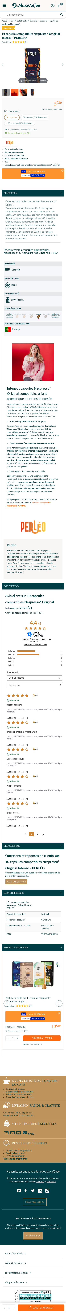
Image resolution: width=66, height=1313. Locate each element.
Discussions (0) (12, 846)
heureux (29, 1143)
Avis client (11, 586)
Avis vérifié (14, 700)
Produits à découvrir (16, 947)
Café (12, 21)
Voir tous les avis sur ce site (35, 645)
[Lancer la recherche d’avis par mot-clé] (60, 685)
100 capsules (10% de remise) (19, 123)
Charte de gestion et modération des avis (23, 613)
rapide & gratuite (36, 1105)
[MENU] (4, 5)
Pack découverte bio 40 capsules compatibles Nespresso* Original (28, 1000)
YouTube (40, 1182)
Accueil (5, 21)
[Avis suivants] (43, 834)
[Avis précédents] (26, 833)
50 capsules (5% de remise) (34, 117)
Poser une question (16, 882)
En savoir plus (33, 1236)
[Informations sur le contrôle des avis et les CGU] (50, 639)
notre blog (51, 1182)
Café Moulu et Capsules (27, 21)
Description (10, 193)
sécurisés (34, 1123)
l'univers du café (35, 1082)
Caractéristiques (14, 893)
